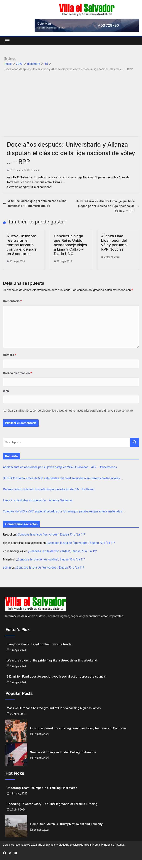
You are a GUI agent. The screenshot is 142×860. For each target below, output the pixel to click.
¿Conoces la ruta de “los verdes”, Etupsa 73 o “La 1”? (50, 534)
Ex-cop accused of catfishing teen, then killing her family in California (78, 728)
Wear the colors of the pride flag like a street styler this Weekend (52, 660)
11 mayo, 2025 (18, 793)
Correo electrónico (17, 373)
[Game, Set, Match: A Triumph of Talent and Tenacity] (16, 826)
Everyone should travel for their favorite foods (39, 644)
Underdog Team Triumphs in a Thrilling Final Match (42, 788)
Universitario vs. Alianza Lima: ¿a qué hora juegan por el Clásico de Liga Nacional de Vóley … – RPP (105, 206)
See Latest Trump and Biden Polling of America (63, 752)
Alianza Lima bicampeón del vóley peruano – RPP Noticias (115, 243)
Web (6, 391)
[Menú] (7, 40)
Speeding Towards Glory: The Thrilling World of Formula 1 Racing (52, 804)
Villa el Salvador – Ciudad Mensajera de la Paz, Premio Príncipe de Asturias (81, 844)
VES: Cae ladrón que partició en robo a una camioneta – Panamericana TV (36, 203)
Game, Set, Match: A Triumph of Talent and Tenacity (66, 824)
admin (37, 170)
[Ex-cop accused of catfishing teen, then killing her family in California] (16, 730)
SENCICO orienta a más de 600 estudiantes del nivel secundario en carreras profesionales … (62, 478)
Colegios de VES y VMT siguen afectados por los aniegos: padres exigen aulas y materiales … (64, 511)
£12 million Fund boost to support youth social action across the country (56, 676)
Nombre (9, 355)
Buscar (134, 442)
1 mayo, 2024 (18, 650)
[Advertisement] (71, 100)
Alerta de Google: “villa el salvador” (29, 187)
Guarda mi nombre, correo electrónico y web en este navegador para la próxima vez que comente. (70, 410)
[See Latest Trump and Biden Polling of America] (16, 754)
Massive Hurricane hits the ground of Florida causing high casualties (54, 708)
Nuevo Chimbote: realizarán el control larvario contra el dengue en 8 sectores (22, 245)
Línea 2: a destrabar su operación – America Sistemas (38, 500)
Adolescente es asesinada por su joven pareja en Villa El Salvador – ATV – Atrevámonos (60, 467)
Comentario (12, 301)
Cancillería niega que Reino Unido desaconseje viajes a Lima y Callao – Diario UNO (70, 245)
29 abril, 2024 (18, 713)
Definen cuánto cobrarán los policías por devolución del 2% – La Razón (48, 489)
